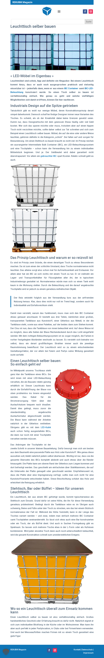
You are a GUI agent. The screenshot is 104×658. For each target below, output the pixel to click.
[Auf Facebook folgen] (49, 650)
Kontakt (77, 650)
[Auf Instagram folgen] (55, 650)
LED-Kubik (46, 427)
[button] (6, 652)
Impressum (88, 653)
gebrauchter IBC (48, 156)
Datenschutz (87, 650)
